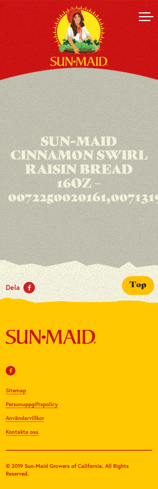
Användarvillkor (25, 417)
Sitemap (16, 390)
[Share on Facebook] (29, 287)
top (138, 285)
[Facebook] (10, 370)
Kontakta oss (22, 431)
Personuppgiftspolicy (32, 404)
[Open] (144, 16)
